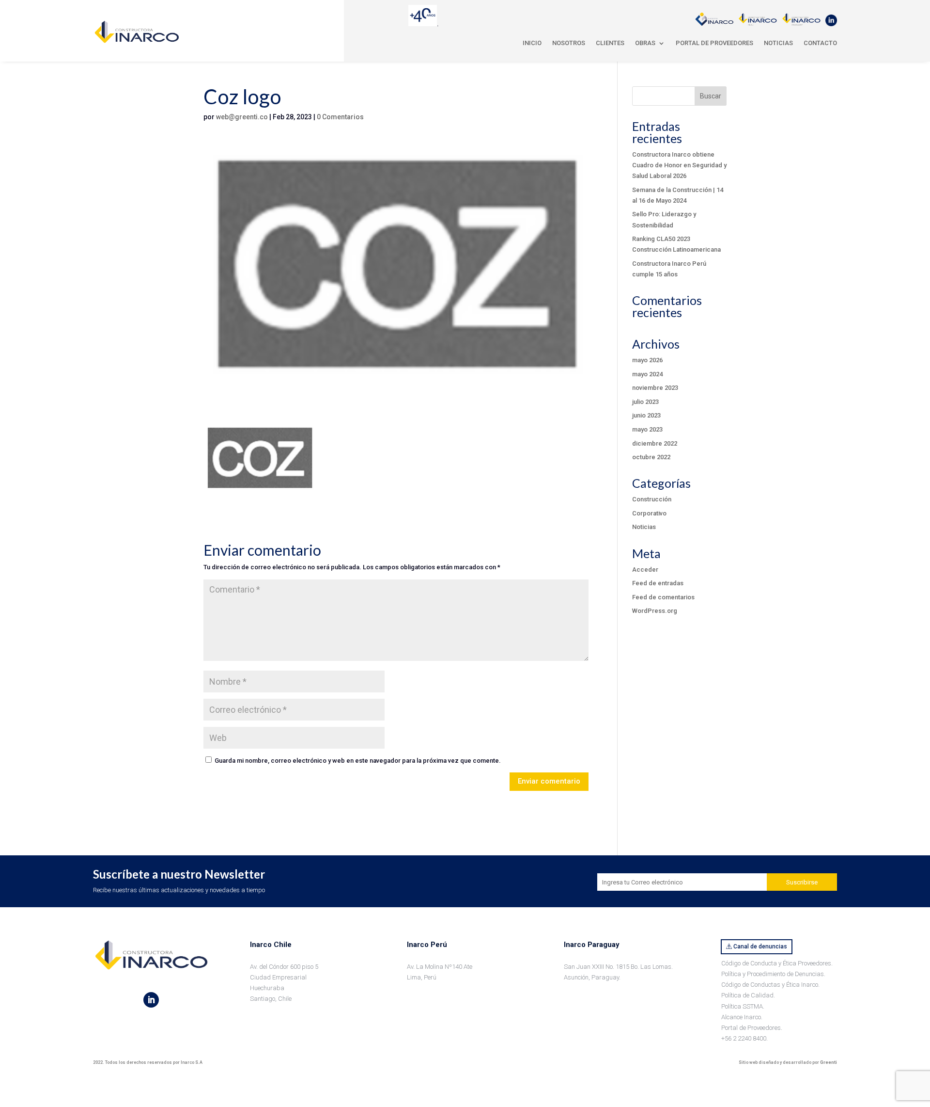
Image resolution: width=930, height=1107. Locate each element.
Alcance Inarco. (741, 1017)
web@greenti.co (242, 117)
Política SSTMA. (742, 1006)
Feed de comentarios (663, 597)
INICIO (532, 43)
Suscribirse (802, 882)
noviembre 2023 (655, 387)
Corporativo (649, 513)
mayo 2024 (647, 374)
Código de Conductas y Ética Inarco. (770, 984)
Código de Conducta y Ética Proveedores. (777, 963)
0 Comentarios (340, 117)
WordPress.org (654, 610)
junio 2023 (646, 415)
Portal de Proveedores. (751, 1027)
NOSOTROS (568, 43)
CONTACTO (820, 43)
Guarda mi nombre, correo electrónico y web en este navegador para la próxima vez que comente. (358, 760)
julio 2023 (645, 401)
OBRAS (645, 43)
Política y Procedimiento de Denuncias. (773, 974)
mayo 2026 (647, 360)
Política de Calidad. (748, 995)
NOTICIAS (778, 43)
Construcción (651, 499)
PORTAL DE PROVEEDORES (714, 43)
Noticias (644, 526)
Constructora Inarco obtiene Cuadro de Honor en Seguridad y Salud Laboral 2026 (679, 165)
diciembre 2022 (654, 443)
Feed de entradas (657, 583)
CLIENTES (610, 43)
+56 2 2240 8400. (744, 1038)
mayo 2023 (647, 429)
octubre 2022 (651, 457)
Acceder (645, 569)
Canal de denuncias (760, 946)
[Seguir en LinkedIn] (151, 1000)
